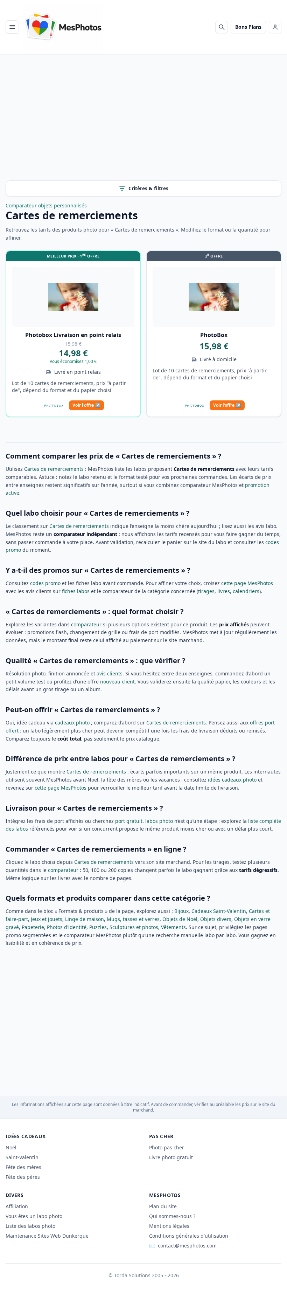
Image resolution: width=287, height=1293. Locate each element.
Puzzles (98, 927)
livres (223, 591)
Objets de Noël (179, 919)
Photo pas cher (166, 1147)
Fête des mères (23, 1167)
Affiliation (17, 1206)
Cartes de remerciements (54, 469)
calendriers (246, 591)
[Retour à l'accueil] (63, 27)
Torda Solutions (132, 1275)
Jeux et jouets (46, 919)
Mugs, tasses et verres (133, 919)
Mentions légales (169, 1226)
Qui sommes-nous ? (172, 1216)
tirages (206, 591)
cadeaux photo (72, 722)
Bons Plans (248, 26)
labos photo (159, 821)
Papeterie (33, 927)
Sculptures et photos (134, 927)
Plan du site (163, 1206)
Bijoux (181, 911)
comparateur (86, 624)
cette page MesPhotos (247, 583)
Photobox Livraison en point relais (73, 335)
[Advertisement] (143, 123)
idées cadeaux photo (232, 779)
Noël (11, 1147)
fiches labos (76, 591)
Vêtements (173, 927)
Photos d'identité (66, 927)
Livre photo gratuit (171, 1157)
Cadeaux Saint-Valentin (218, 911)
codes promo (45, 583)
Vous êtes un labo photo (34, 1216)
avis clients (109, 673)
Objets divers (215, 919)
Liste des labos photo (30, 1226)
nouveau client (117, 681)
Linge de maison (84, 919)
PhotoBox (213, 335)
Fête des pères (23, 1177)
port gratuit (128, 821)
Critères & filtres (148, 188)
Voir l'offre (86, 405)
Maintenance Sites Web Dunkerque (47, 1235)
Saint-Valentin (22, 1157)
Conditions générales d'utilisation (188, 1235)
